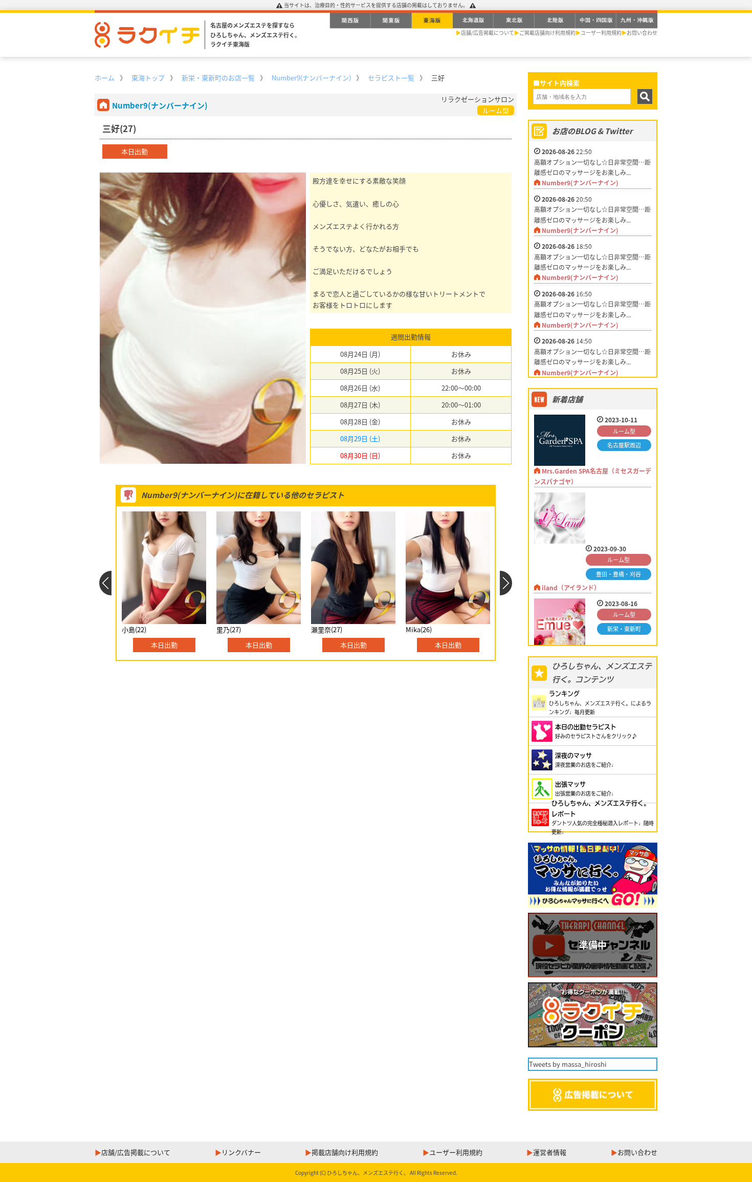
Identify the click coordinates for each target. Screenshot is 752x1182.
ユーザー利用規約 (601, 32)
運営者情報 (549, 1152)
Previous (105, 583)
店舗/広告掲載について (487, 32)
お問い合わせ (642, 32)
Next (506, 583)
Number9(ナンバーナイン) (311, 77)
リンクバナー (241, 1152)
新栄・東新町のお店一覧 (218, 77)
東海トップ (148, 77)
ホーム (105, 77)
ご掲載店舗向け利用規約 (547, 32)
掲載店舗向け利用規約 (345, 1152)
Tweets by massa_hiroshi (568, 1064)
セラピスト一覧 (391, 77)
